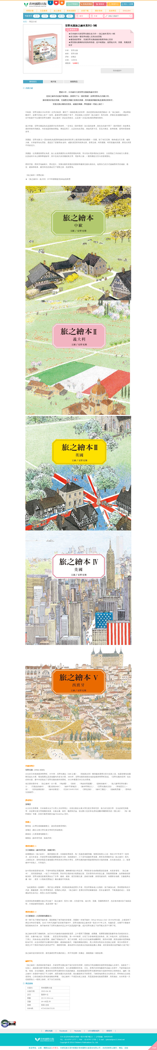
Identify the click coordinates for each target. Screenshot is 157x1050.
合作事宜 (54, 1048)
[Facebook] (50, 4)
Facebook (63, 1031)
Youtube (77, 1031)
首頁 (25, 22)
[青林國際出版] (35, 5)
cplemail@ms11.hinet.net (115, 1039)
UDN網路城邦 (93, 1031)
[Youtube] (56, 4)
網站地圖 (49, 1031)
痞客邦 (109, 1031)
